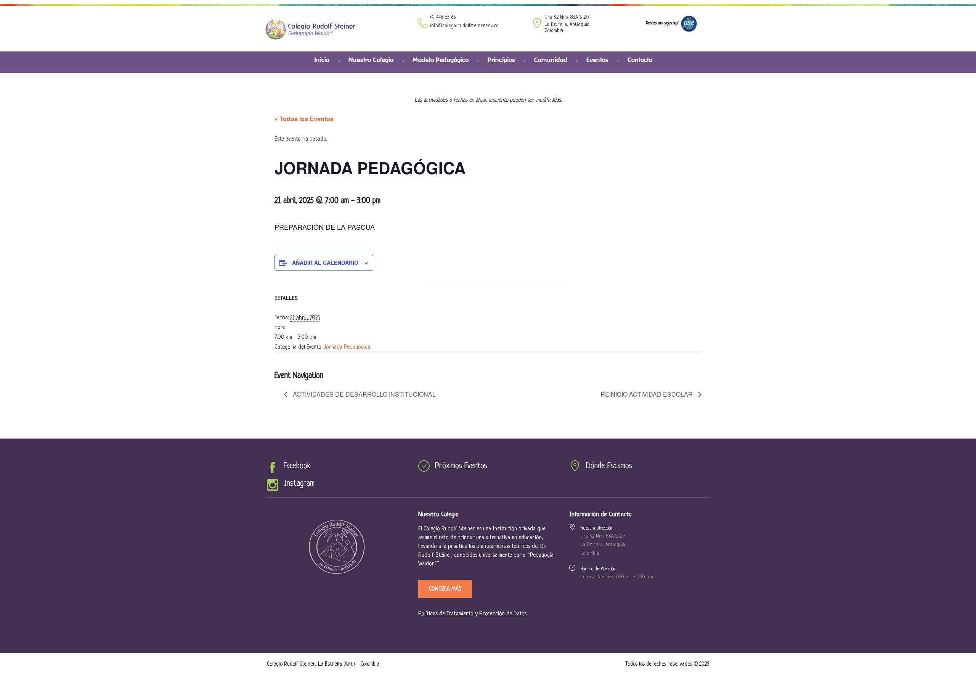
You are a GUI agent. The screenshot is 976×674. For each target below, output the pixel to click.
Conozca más (445, 589)
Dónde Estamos (609, 466)
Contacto (640, 60)
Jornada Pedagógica (347, 347)
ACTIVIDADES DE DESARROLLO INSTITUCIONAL (363, 394)
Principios (501, 60)
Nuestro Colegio (370, 60)
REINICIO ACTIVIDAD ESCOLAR (647, 394)
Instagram (299, 483)
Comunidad (550, 60)
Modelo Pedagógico (441, 60)
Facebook (297, 466)
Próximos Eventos (461, 466)
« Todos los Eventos (304, 118)
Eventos (597, 60)
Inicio (321, 60)
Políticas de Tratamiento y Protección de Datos (472, 614)
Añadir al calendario (325, 262)
